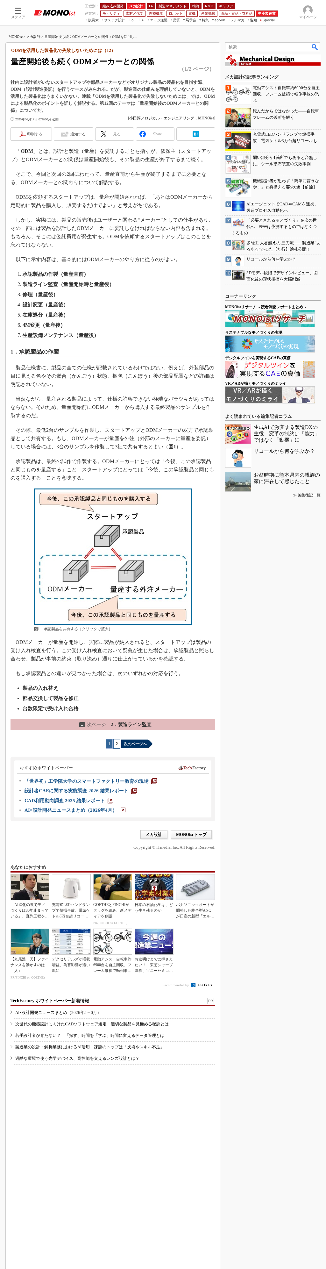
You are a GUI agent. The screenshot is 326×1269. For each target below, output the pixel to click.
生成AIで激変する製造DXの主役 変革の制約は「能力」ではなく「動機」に (287, 433)
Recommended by (176, 985)
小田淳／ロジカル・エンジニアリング (161, 118)
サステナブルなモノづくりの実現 (253, 332)
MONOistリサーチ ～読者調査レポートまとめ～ (266, 307)
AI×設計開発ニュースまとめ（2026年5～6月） (58, 1012)
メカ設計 (33, 37)
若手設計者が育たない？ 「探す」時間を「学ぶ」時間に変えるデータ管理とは (89, 1035)
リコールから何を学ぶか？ (284, 451)
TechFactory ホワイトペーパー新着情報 (50, 1000)
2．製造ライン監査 (116, 724)
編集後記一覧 (309, 495)
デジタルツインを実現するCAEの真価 (258, 358)
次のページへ (135, 744)
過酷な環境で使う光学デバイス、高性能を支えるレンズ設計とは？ (77, 1058)
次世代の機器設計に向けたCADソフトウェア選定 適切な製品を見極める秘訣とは (92, 1024)
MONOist (16, 37)
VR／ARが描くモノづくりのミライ (255, 383)
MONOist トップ (191, 834)
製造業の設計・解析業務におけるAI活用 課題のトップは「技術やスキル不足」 (89, 1046)
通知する (78, 134)
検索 (315, 46)
